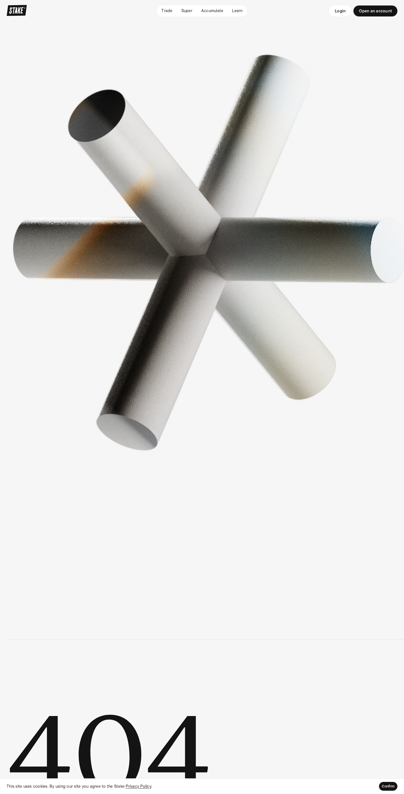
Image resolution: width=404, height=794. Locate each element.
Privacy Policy (138, 786)
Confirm (388, 786)
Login (340, 11)
